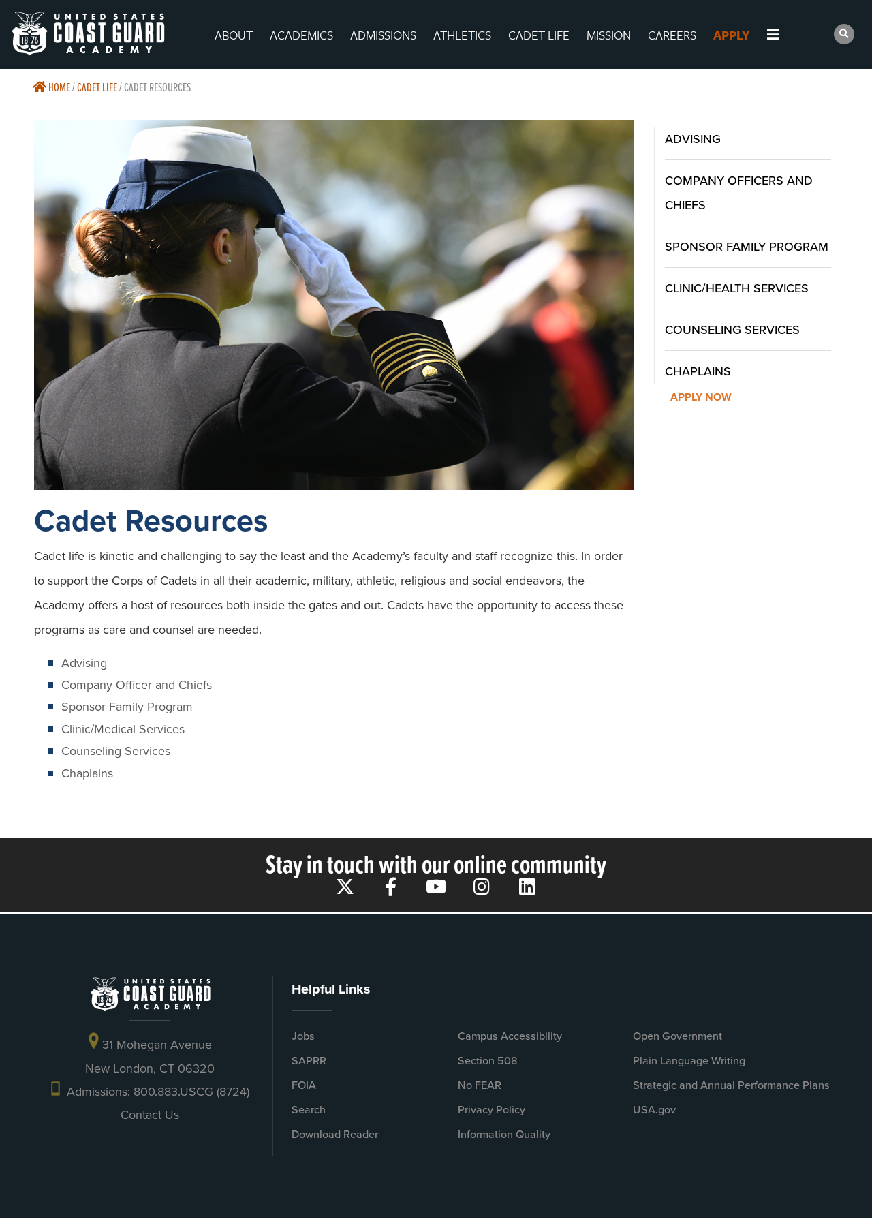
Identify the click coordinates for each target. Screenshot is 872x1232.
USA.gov (654, 1110)
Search (309, 1110)
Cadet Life (97, 86)
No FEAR (479, 1085)
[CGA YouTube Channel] (436, 886)
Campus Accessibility (510, 1036)
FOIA (304, 1085)
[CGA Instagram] (482, 886)
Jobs (303, 1036)
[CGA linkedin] (527, 886)
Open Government (677, 1036)
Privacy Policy (491, 1110)
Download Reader (335, 1134)
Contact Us (150, 1115)
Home (58, 86)
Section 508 (488, 1060)
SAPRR (309, 1060)
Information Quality (504, 1134)
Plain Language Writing (689, 1060)
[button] (844, 34)
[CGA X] (345, 886)
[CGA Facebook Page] (391, 886)
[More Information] (785, 34)
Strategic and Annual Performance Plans (731, 1085)
